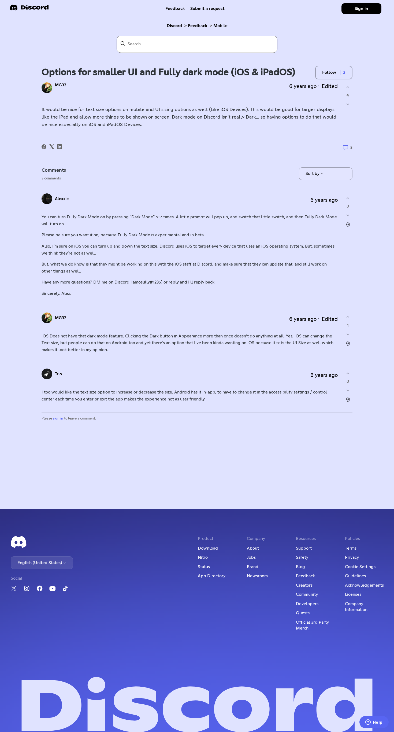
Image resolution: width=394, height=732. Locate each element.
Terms (350, 548)
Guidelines (355, 576)
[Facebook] (44, 146)
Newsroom (257, 576)
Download (208, 548)
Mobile (220, 26)
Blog (300, 567)
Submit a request (207, 8)
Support (304, 548)
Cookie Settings (360, 567)
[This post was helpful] (347, 87)
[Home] (29, 9)
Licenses (353, 594)
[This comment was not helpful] (347, 215)
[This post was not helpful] (347, 104)
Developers (307, 604)
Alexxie (62, 199)
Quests (303, 613)
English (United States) (40, 563)
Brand (252, 567)
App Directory (211, 576)
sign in (58, 418)
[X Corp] (51, 146)
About (253, 548)
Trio (58, 374)
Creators (304, 585)
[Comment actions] (347, 224)
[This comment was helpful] (347, 198)
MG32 (60, 85)
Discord (174, 26)
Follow (329, 72)
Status (204, 567)
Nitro (203, 557)
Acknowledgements (364, 585)
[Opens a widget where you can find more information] (374, 722)
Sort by (313, 173)
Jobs (251, 557)
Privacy (352, 557)
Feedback (175, 8)
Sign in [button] (361, 8)
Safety (302, 557)
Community (307, 594)
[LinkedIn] (59, 146)
